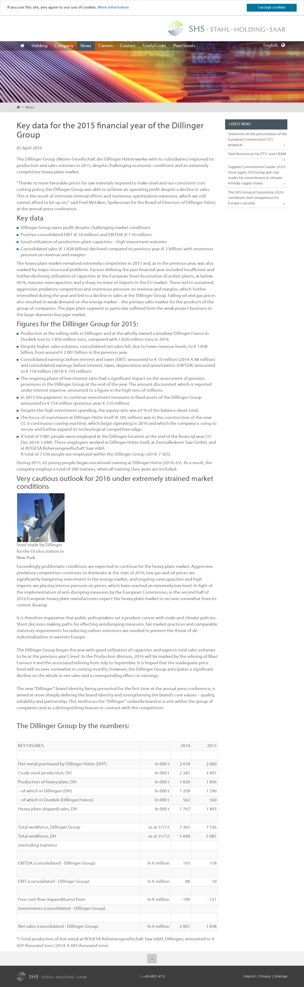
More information (113, 8)
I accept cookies (272, 7)
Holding (40, 46)
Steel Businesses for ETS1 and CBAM (257, 154)
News (86, 46)
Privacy (265, 976)
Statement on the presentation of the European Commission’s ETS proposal (257, 139)
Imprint (250, 976)
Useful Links (154, 46)
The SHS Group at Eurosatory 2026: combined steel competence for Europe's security (256, 198)
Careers (105, 46)
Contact (128, 46)
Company (64, 46)
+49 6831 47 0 (154, 976)
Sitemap (280, 976)
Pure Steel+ (184, 46)
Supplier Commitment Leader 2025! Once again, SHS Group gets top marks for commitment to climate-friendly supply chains (257, 175)
